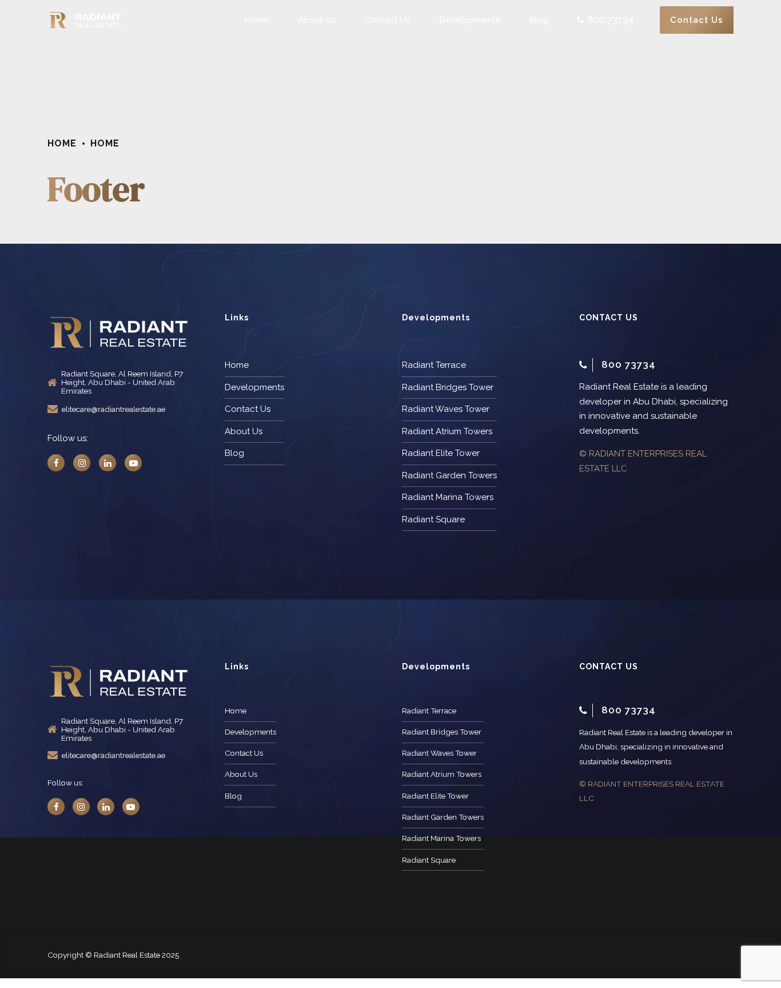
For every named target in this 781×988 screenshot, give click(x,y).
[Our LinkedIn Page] (107, 462)
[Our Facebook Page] (56, 462)
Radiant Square (433, 519)
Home (256, 20)
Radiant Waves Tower (445, 409)
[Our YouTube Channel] (133, 462)
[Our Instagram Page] (81, 462)
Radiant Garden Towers (449, 475)
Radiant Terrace (434, 365)
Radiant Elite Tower (441, 453)
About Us (317, 20)
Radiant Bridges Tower (447, 387)
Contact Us (388, 20)
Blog (538, 20)
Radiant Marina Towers (447, 497)
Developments (469, 20)
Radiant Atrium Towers (447, 431)
